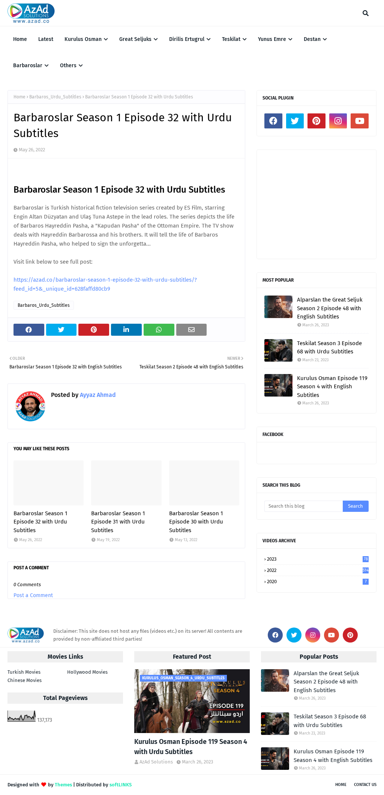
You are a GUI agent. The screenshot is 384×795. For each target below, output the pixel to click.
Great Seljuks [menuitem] (135, 39)
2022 (318, 570)
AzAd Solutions (156, 762)
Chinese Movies (25, 680)
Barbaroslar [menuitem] (27, 65)
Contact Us (365, 784)
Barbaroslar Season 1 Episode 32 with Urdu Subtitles (41, 522)
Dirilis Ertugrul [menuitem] (186, 39)
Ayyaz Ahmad (97, 394)
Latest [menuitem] (45, 39)
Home (20, 97)
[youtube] (360, 120)
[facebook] (273, 120)
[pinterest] (317, 120)
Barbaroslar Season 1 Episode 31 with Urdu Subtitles (118, 522)
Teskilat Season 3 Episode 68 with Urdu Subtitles (329, 347)
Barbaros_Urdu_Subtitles (55, 97)
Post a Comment (33, 595)
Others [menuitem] (68, 65)
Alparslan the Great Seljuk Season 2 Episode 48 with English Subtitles (330, 308)
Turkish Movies (24, 672)
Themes (63, 784)
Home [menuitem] (20, 39)
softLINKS (121, 784)
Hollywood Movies (87, 672)
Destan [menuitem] (312, 39)
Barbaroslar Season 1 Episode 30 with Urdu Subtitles (196, 522)
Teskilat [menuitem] (231, 39)
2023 (317, 559)
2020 (317, 581)
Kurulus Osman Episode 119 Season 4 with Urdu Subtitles (190, 747)
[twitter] (295, 120)
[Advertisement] (316, 204)
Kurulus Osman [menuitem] (83, 39)
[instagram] (338, 120)
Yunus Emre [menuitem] (272, 39)
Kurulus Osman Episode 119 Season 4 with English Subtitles (332, 386)
